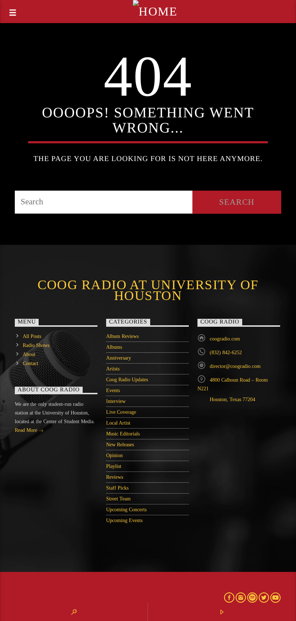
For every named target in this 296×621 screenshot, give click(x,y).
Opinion (114, 455)
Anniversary (118, 358)
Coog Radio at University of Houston (148, 290)
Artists (112, 369)
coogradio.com (225, 339)
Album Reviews (122, 336)
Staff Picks (117, 488)
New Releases (120, 444)
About (29, 354)
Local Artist (118, 423)
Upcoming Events (124, 520)
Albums (114, 347)
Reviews (114, 477)
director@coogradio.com (235, 366)
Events (113, 390)
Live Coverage (121, 412)
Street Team (118, 498)
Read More (27, 430)
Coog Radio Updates (127, 379)
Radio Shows (36, 345)
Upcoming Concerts (126, 509)
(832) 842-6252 (226, 352)
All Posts (32, 336)
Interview (116, 401)
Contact (30, 363)
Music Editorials (123, 434)
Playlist (113, 466)
